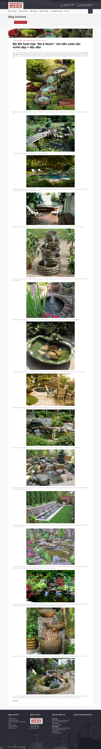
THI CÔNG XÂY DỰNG (34, 726)
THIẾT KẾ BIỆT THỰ (12, 718)
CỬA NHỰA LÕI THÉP (12, 726)
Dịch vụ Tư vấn (12, 11)
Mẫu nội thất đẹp (44, 11)
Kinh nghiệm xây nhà (56, 11)
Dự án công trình (23, 11)
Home (11, 22)
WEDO (15, 747)
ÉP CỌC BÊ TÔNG (12, 725)
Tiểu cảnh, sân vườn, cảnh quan (38, 40)
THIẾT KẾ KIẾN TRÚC (34, 725)
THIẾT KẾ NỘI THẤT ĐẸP (13, 720)
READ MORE (15, 700)
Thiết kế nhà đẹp (18, 40)
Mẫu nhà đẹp (33, 11)
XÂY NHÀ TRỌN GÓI (34, 728)
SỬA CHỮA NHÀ (11, 728)
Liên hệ (67, 11)
